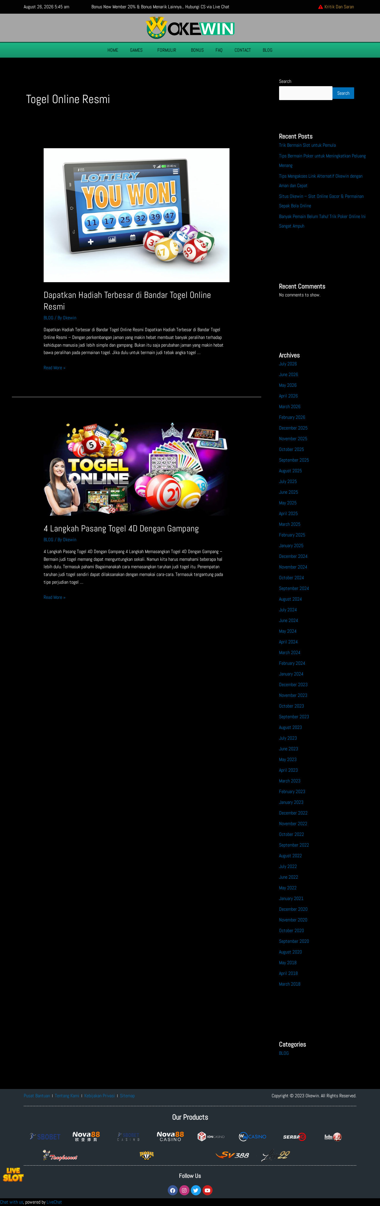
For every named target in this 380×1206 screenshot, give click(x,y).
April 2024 (288, 642)
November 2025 (293, 438)
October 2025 (291, 449)
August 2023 (290, 727)
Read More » (55, 367)
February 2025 (292, 535)
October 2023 (291, 706)
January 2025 (291, 545)
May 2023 (288, 759)
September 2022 (294, 845)
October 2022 (291, 834)
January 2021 (291, 898)
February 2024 (292, 663)
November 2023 (293, 695)
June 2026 (288, 374)
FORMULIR (166, 50)
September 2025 (294, 460)
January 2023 (291, 802)
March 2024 (289, 652)
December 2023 (293, 684)
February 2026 (292, 417)
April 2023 (288, 770)
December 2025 (293, 428)
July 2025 (288, 481)
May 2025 (288, 503)
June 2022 (288, 877)
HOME (112, 50)
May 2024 (288, 631)
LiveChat (54, 1202)
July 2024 (288, 610)
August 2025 (290, 471)
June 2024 (288, 620)
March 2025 (289, 524)
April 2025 (288, 513)
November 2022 (293, 823)
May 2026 (288, 385)
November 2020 (293, 920)
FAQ (219, 50)
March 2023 (289, 781)
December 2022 (293, 813)
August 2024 (290, 599)
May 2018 (288, 962)
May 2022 (288, 888)
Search (285, 81)
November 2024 (293, 567)
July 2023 (288, 738)
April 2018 (288, 973)
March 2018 (289, 984)
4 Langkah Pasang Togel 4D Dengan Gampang (121, 528)
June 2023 (288, 749)
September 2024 (294, 588)
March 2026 (289, 406)
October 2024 (291, 577)
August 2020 (290, 952)
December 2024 (293, 556)
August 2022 (290, 856)
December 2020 (293, 909)
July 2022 (288, 866)
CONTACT (243, 50)
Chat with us (11, 1202)
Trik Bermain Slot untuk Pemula (307, 145)
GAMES (136, 50)
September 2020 (294, 941)
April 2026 (288, 396)
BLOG (268, 50)
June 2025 (288, 492)
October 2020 (291, 930)
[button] (137, 50)
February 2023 (292, 791)
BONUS (197, 50)
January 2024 (291, 674)
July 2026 (288, 364)
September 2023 (294, 717)
